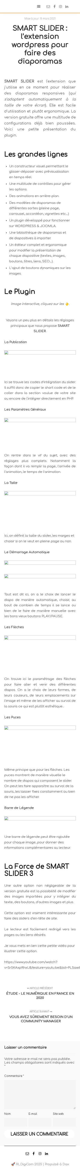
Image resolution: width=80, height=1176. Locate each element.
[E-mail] (48, 6)
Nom (7, 1113)
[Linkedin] (67, 6)
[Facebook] (54, 6)
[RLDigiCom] (9, 6)
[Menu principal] (39, 6)
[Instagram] (60, 6)
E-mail (33, 1113)
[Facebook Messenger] (73, 6)
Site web (58, 1113)
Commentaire (14, 1075)
